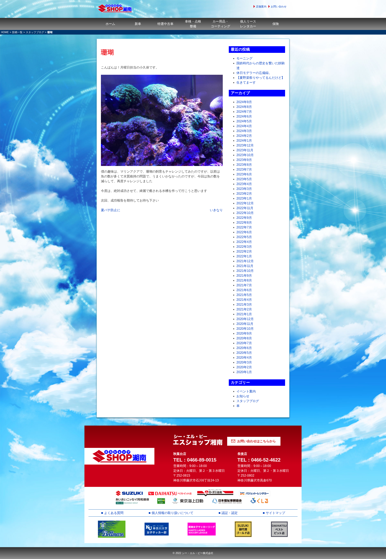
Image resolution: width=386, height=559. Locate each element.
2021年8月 (244, 280)
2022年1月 (244, 256)
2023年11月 (244, 150)
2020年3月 (244, 362)
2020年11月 (244, 324)
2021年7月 (244, 285)
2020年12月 (245, 319)
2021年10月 (245, 270)
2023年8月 (244, 164)
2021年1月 (244, 314)
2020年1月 (244, 372)
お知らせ (242, 396)
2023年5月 (244, 179)
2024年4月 (244, 126)
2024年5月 (244, 121)
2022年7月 (244, 227)
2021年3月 (244, 304)
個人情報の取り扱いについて (172, 513)
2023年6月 (244, 174)
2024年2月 (244, 135)
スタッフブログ (35, 32)
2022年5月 (244, 237)
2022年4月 (244, 242)
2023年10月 (245, 155)
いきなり (216, 210)
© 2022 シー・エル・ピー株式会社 (193, 553)
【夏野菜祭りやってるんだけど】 (260, 77)
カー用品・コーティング (220, 24)
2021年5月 (244, 295)
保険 (275, 24)
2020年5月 (244, 352)
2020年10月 (245, 328)
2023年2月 (244, 193)
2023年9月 (244, 160)
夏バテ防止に (110, 210)
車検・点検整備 (193, 24)
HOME (5, 32)
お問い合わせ (278, 6)
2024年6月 (244, 116)
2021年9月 (244, 275)
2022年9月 (244, 217)
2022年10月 (245, 213)
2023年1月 (244, 198)
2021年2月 (244, 309)
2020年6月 (244, 348)
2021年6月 (244, 290)
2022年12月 (245, 203)
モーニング (244, 58)
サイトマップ (275, 513)
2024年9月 (244, 102)
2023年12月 (245, 145)
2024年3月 (244, 131)
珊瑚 (107, 52)
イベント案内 (246, 391)
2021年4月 (244, 299)
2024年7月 (244, 111)
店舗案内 (261, 6)
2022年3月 (244, 246)
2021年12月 (245, 261)
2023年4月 (244, 184)
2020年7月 (244, 343)
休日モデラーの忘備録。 (254, 73)
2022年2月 (244, 251)
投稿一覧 (17, 32)
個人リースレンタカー (248, 24)
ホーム (110, 24)
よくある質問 (113, 513)
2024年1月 (244, 140)
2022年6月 (244, 232)
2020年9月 (244, 333)
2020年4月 (244, 357)
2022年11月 (244, 208)
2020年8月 (244, 338)
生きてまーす (246, 82)
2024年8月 (244, 107)
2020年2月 (244, 367)
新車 (138, 24)
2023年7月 (244, 169)
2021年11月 (244, 266)
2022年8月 (244, 222)
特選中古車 (165, 24)
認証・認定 (230, 513)
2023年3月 (244, 188)
